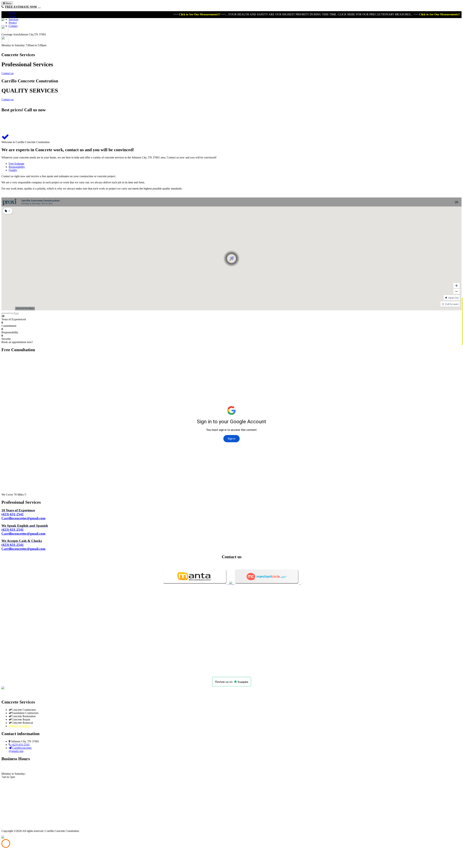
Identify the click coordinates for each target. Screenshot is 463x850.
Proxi (16, 313)
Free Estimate (16, 163)
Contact (13, 25)
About (12, 16)
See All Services (21, 726)
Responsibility (17, 166)
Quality (13, 170)
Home (12, 12)
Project (13, 22)
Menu (8, 3)
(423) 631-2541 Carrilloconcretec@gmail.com (23, 514)
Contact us (7, 73)
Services (13, 19)
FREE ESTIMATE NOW (21, 6)
